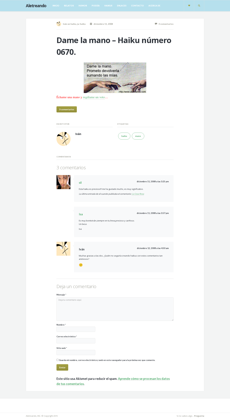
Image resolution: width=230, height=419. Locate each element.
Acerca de (154, 5)
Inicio (56, 5)
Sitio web (61, 348)
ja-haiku (81, 24)
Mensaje (61, 294)
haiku (73, 24)
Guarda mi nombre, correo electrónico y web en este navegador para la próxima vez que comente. (107, 360)
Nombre (61, 324)
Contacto (137, 5)
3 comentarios (165, 24)
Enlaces (121, 5)
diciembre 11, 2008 (102, 24)
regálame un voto (94, 97)
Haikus (108, 5)
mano (138, 136)
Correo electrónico (66, 336)
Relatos (69, 5)
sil (80, 182)
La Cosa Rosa (138, 193)
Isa (81, 214)
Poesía (96, 5)
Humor (83, 5)
